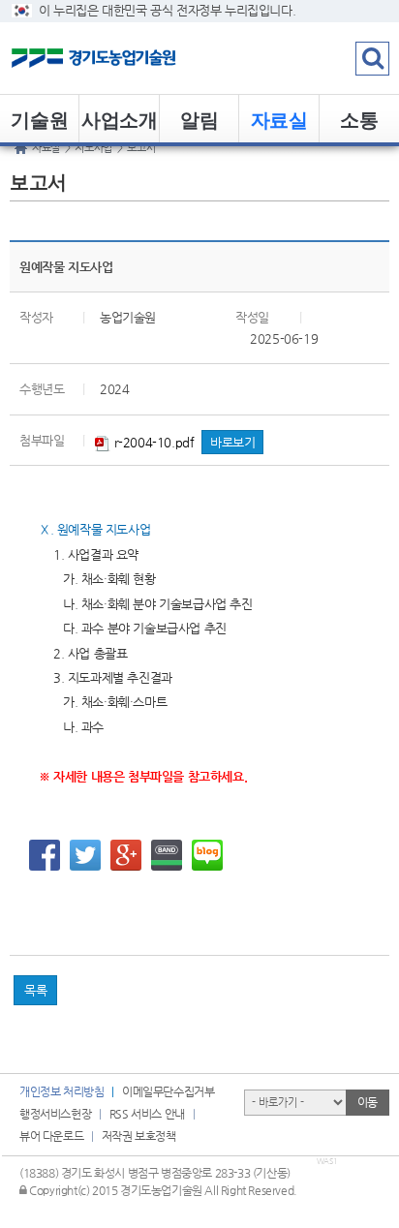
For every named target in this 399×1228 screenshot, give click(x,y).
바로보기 (232, 442)
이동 (367, 1102)
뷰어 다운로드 (51, 1136)
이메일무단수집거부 (168, 1091)
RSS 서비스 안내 (147, 1114)
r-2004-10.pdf (152, 442)
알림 (199, 119)
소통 (359, 119)
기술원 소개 (39, 124)
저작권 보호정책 (139, 1136)
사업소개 (119, 119)
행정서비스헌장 (55, 1114)
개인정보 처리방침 (61, 1091)
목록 (35, 990)
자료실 (279, 119)
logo (121, 58)
